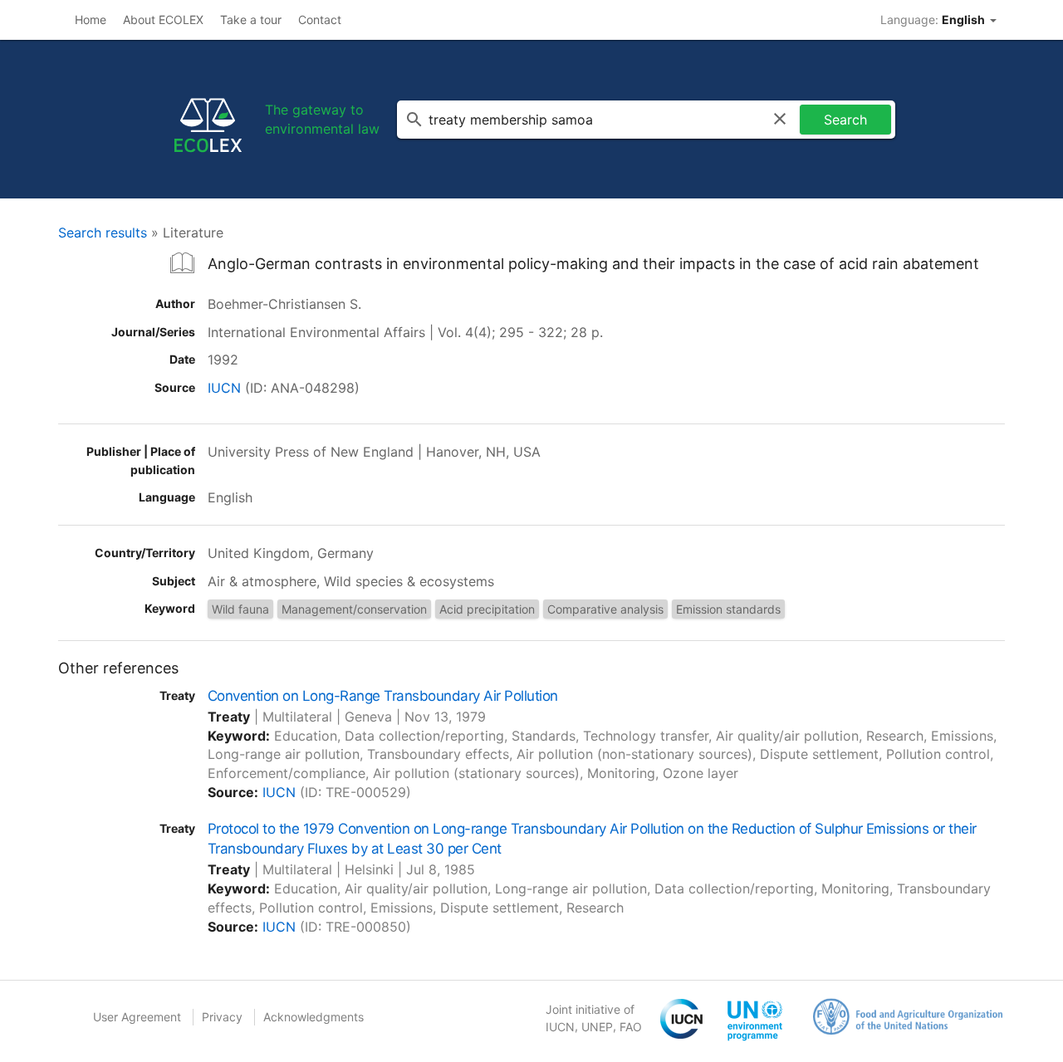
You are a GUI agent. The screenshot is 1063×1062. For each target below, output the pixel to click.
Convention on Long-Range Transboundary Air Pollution (382, 696)
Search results (102, 232)
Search (845, 119)
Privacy (222, 1017)
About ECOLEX (163, 19)
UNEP (597, 1027)
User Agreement (137, 1017)
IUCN (224, 387)
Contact (319, 19)
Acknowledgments (313, 1017)
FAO (631, 1027)
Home (90, 19)
